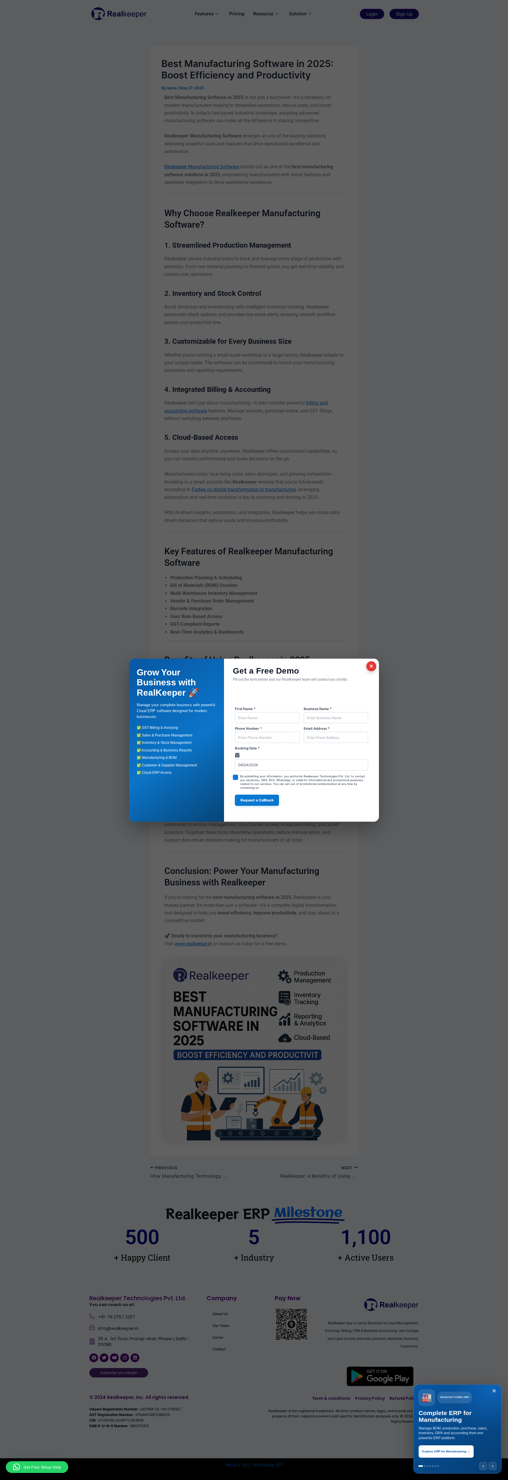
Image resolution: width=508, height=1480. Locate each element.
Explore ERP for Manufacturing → (446, 1451)
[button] (37, 1467)
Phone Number (248, 728)
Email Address (317, 728)
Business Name (318, 709)
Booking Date (247, 748)
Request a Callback (257, 800)
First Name (245, 709)
